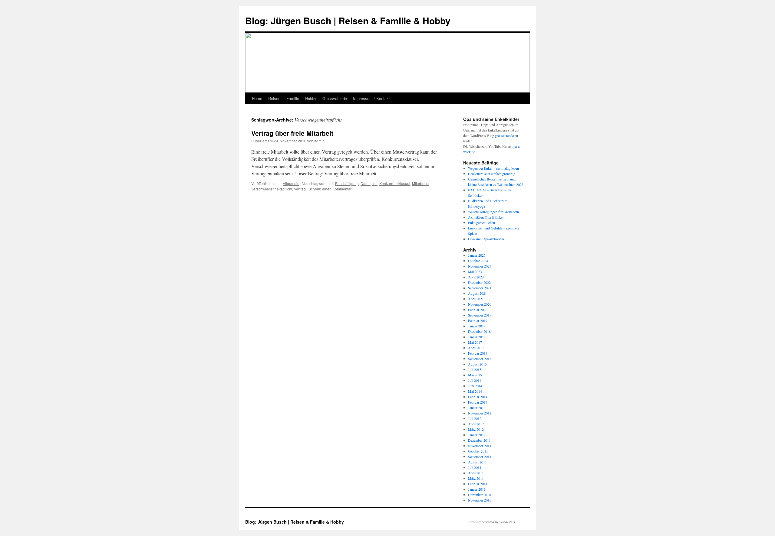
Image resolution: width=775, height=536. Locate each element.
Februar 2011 (477, 483)
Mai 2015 (475, 374)
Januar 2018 (477, 336)
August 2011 (477, 462)
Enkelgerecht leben (481, 222)
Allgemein (291, 183)
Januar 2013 (477, 407)
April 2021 (476, 298)
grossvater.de (504, 135)
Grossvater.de (334, 98)
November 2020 (479, 304)
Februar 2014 (477, 396)
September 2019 (479, 315)
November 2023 (479, 266)
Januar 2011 (477, 489)
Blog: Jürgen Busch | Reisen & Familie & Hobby (347, 20)
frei (375, 183)
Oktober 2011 (478, 451)
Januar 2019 (477, 325)
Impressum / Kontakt (371, 98)
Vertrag (300, 188)
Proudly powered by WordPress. (492, 521)
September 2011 (479, 456)
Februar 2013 (477, 402)
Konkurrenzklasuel (394, 183)
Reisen (274, 98)
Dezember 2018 (479, 331)
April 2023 (476, 276)
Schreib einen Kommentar (329, 188)
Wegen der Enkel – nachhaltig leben (493, 168)
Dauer (366, 183)
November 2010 (479, 500)
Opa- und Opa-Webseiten (486, 238)
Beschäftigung (347, 183)
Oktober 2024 (478, 260)
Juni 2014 (475, 385)
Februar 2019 (477, 320)
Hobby (310, 98)
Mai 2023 (475, 271)
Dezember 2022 (479, 282)
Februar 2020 (477, 309)
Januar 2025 (477, 255)
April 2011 (476, 472)
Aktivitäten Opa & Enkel (485, 217)
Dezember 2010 (479, 494)
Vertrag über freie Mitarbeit (292, 133)
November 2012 (479, 413)
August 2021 (477, 293)
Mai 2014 (475, 391)
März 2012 (476, 429)
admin (319, 140)
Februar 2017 (477, 353)
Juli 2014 (474, 380)
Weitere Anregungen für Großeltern (493, 211)
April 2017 (476, 347)
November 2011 (479, 445)
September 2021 (479, 287)
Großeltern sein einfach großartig (491, 173)
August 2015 (477, 364)
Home (257, 98)
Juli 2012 (474, 418)
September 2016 (479, 358)
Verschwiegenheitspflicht (271, 188)
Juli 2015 (474, 369)
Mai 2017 (475, 342)
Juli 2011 (474, 467)
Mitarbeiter (420, 183)
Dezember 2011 (479, 440)
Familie (292, 98)
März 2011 (476, 478)
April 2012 (476, 423)
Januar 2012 (477, 434)
